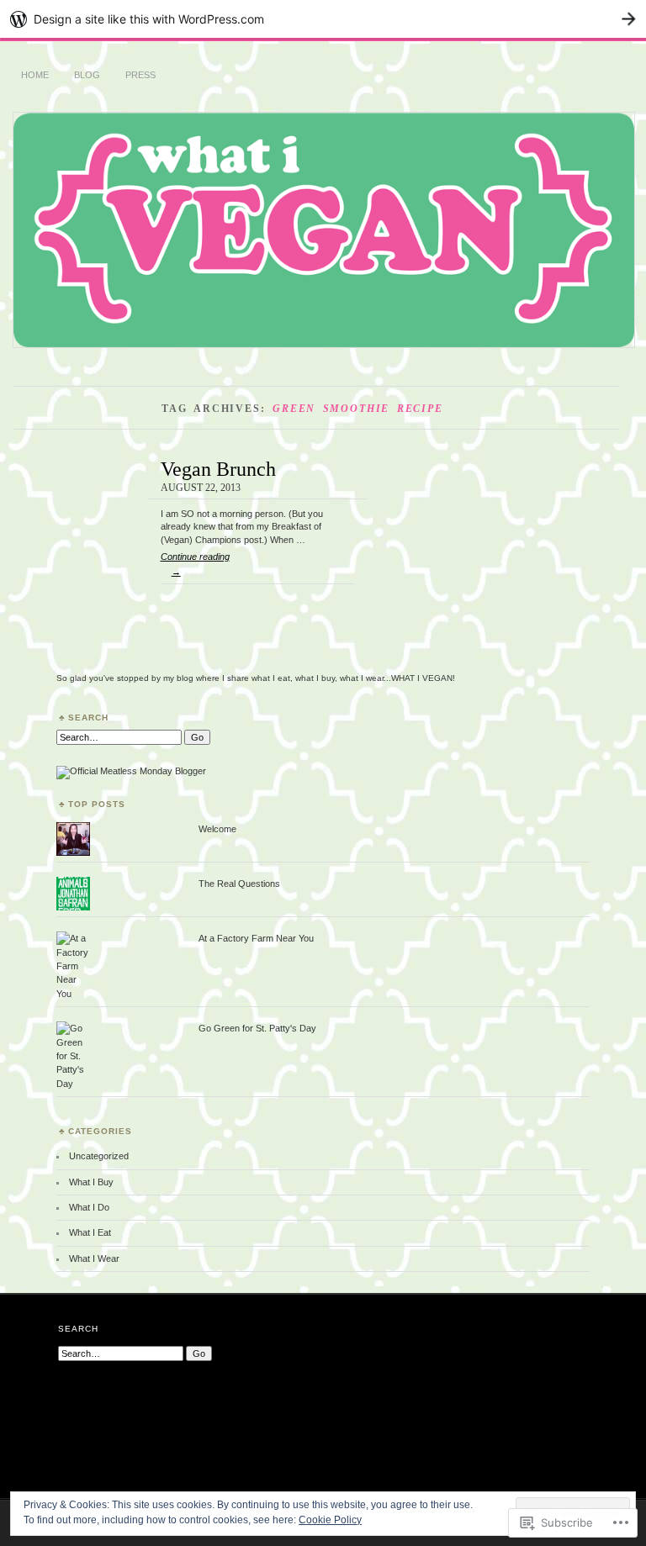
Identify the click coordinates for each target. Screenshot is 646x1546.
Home (35, 75)
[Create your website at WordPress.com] (323, 19)
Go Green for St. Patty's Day (257, 1028)
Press (140, 75)
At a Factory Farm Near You (256, 938)
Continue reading (195, 564)
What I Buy (91, 1182)
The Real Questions (239, 884)
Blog (87, 75)
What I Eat (90, 1232)
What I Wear (94, 1258)
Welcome (217, 829)
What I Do (89, 1207)
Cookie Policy (330, 1520)
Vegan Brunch (218, 468)
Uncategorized (99, 1156)
